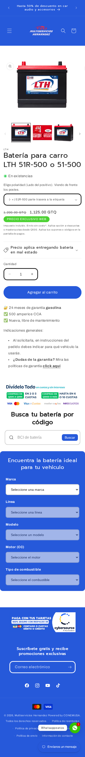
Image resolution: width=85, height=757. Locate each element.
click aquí (51, 366)
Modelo (12, 524)
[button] (9, 31)
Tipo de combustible (23, 569)
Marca (11, 479)
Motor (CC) (15, 547)
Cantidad (10, 264)
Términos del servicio (61, 728)
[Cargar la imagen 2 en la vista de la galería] (42, 132)
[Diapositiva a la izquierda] (5, 134)
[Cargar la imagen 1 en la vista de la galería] (21, 132)
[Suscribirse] (69, 667)
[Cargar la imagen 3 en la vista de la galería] (63, 132)
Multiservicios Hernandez (31, 715)
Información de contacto (57, 735)
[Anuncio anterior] (9, 8)
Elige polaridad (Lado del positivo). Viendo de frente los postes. (40, 187)
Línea (10, 502)
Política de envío (27, 735)
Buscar (70, 437)
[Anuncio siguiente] (76, 8)
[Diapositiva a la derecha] (80, 134)
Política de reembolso (65, 721)
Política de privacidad (28, 728)
